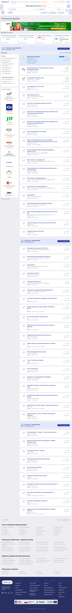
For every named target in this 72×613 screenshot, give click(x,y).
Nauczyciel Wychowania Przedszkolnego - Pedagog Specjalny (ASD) (41, 441)
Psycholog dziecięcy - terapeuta (36, 450)
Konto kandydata (61, 1)
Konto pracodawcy (34, 587)
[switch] (63, 49)
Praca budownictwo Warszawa (25, 563)
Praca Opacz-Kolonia (57, 527)
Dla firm (68, 1)
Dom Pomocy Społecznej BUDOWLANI (34, 196)
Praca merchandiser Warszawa (8, 549)
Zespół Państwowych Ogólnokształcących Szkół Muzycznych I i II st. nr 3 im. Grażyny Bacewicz (41, 215)
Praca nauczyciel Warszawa (42, 542)
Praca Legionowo (22, 573)
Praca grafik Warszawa (58, 542)
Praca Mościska (56, 532)
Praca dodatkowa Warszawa (25, 560)
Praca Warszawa (5, 571)
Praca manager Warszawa (24, 547)
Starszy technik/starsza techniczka (36, 131)
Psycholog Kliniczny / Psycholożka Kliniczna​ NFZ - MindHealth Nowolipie (40, 68)
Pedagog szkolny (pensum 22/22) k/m (37, 248)
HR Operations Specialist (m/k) (35, 78)
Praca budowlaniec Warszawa (59, 544)
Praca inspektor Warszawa (24, 544)
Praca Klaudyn (22, 532)
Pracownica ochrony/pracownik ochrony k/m (39, 103)
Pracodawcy (19, 1)
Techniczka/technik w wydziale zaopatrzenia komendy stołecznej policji (42, 169)
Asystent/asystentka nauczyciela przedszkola (39, 203)
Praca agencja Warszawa (7, 558)
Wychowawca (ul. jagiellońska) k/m (36, 178)
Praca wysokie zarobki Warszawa (43, 560)
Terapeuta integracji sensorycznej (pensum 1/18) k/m (41, 222)
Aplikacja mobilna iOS (48, 594)
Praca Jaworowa (5, 530)
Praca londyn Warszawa (41, 562)
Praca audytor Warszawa (24, 542)
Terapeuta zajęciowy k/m (34, 281)
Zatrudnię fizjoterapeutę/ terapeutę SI (37, 500)
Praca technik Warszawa (58, 550)
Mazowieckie (11, 16)
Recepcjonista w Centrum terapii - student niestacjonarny (42, 405)
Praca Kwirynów (39, 532)
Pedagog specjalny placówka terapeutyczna (39, 335)
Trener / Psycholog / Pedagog (35, 360)
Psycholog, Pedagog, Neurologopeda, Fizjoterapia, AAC (42, 298)
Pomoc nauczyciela (32, 368)
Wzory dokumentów (48, 587)
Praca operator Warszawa (24, 550)
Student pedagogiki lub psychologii (36, 351)
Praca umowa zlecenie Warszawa (60, 558)
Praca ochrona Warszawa (58, 562)
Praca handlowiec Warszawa (42, 550)
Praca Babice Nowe (57, 530)
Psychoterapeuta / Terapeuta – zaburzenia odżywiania (41, 432)
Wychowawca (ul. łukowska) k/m (36, 160)
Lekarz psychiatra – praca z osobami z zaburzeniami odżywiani (41, 414)
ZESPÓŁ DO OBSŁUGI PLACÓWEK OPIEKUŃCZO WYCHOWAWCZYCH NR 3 (41, 161)
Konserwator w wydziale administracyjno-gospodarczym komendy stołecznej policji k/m (42, 112)
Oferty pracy (13, 1)
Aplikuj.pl (2, 16)
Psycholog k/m (31, 195)
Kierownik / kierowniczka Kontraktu (9, 35)
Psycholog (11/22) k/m (33, 273)
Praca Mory (21, 529)
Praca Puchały (22, 534)
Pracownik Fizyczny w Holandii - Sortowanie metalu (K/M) (62, 35)
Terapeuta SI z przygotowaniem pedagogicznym (40, 290)
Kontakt (60, 585)
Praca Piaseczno (39, 573)
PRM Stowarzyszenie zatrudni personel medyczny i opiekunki (41, 325)
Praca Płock (38, 571)
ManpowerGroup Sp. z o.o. (32, 79)
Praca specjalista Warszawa (7, 542)
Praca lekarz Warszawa (6, 547)
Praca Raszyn (39, 529)
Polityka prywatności (62, 587)
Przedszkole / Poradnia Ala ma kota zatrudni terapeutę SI (42, 484)
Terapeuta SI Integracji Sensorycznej (37, 475)
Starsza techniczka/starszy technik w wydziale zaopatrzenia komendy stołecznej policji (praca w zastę (42, 140)
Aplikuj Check (61, 590)
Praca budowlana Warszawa (8, 562)
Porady (23, 1)
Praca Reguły (56, 534)
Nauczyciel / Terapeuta (33, 56)
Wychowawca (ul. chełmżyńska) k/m (37, 186)
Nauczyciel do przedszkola (34, 467)
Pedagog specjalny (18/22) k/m (35, 231)
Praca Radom (22, 571)
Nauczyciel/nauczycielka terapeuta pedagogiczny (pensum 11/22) (40, 150)
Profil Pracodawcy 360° (35, 585)
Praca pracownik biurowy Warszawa (60, 549)
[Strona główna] (5, 2)
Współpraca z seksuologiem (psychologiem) (39, 377)
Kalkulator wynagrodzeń (35, 1)
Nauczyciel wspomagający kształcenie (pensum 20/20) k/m (42, 212)
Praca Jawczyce (5, 532)
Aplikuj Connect (61, 592)
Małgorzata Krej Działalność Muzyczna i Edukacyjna (36, 204)
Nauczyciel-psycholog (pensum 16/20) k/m (39, 256)
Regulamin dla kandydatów (21, 592)
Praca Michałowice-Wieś (41, 530)
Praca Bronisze (39, 534)
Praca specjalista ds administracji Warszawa (8, 544)
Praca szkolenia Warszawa (24, 558)
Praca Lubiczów (39, 527)
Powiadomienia (18, 594)
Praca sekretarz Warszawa (24, 549)
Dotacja (60, 594)
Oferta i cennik (33, 583)
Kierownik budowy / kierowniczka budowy (27, 35)
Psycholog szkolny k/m (33, 95)
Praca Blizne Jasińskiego (24, 527)
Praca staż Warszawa (40, 558)
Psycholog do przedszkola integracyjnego (38, 459)
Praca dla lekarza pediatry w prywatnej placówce (40, 492)
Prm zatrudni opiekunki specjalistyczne (37, 316)
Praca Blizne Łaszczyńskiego (8, 527)
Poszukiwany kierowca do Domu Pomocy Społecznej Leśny (41, 386)
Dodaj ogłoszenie (44, 1)
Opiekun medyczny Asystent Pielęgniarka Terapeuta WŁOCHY (41, 509)
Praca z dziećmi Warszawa (59, 560)
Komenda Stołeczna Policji (32, 104)
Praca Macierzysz (57, 529)
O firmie (60, 583)
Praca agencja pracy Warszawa (8, 560)
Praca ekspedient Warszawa (59, 547)
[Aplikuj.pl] (7, 582)
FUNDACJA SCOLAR (30, 58)
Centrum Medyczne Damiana (32, 71)
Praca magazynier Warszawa (42, 544)
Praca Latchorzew (23, 530)
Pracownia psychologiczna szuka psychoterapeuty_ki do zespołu (42, 396)
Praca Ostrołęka (56, 573)
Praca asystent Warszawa (41, 549)
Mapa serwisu (61, 596)
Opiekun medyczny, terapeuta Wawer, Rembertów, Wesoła (41, 307)
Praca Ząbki (4, 529)
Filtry (11, 12)
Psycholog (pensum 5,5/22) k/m (35, 86)
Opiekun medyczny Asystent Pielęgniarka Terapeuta (41, 343)
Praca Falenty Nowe (6, 534)
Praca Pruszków (5, 573)
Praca (6, 16)
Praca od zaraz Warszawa (7, 563)
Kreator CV (27, 1)
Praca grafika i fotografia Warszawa (26, 562)
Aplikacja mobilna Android (49, 592)
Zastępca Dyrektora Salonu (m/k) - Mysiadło (45, 35)
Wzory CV (46, 585)
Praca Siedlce (56, 571)
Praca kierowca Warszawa (7, 550)
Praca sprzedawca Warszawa (42, 547)
